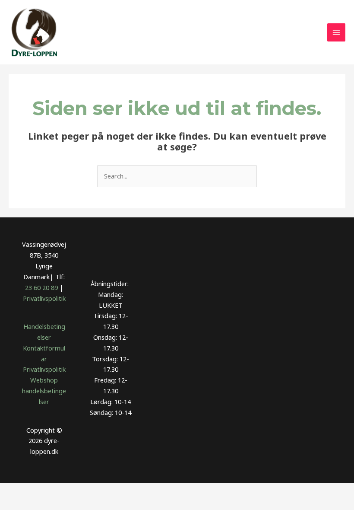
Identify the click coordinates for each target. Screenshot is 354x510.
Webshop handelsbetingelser (44, 391)
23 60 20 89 (41, 287)
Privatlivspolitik (44, 298)
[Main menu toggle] (336, 32)
